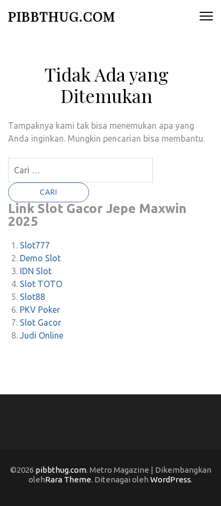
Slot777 (35, 245)
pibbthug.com (61, 16)
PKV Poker (40, 309)
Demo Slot (40, 258)
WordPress (170, 479)
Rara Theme (68, 479)
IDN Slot (35, 271)
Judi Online (41, 335)
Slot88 (32, 297)
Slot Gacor (40, 322)
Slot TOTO (41, 284)
